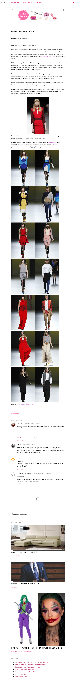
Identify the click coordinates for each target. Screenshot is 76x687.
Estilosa (19, 459)
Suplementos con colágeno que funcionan (30, 664)
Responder (20, 440)
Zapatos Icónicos (21, 676)
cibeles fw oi (18, 413)
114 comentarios (22, 556)
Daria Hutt (20, 423)
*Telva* (19, 444)
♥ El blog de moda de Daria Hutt (27, 438)
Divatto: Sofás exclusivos (24, 552)
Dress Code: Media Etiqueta (25, 669)
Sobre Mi (38, 2)
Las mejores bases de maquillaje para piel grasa (31, 662)
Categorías (27, 2)
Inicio (3, 2)
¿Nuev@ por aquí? (14, 2)
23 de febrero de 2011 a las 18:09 (43, 473)
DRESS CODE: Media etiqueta (25, 583)
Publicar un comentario (24, 651)
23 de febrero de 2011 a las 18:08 (31, 459)
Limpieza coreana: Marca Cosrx (26, 672)
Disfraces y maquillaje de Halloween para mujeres (37, 648)
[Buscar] (63, 10)
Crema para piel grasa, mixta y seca (27, 667)
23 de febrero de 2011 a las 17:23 (30, 444)
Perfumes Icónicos (21, 674)
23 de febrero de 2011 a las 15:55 (32, 423)
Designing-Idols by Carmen (26, 473)
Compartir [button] (14, 411)
